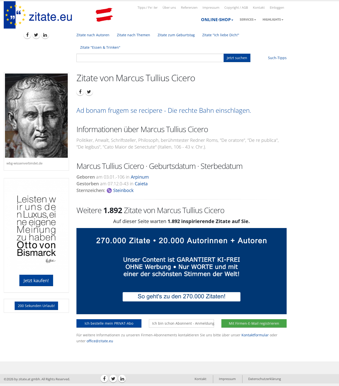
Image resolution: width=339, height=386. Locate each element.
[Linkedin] (45, 35)
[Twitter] (36, 35)
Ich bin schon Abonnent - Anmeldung (183, 323)
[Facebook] (27, 35)
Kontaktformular (255, 335)
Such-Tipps (277, 57)
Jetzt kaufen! (36, 280)
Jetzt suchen (237, 57)
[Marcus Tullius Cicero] (36, 116)
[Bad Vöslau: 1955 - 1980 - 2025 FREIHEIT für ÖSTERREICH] (104, 15)
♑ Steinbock (120, 190)
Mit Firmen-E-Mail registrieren (254, 323)
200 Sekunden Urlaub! (36, 305)
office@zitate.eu (100, 341)
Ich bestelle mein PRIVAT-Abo (109, 323)
